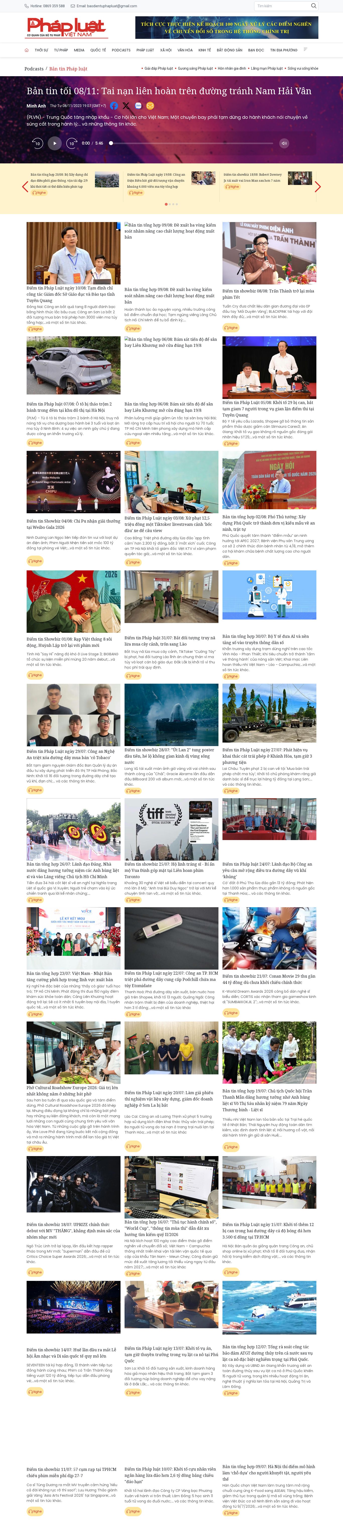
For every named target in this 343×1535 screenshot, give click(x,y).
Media (79, 50)
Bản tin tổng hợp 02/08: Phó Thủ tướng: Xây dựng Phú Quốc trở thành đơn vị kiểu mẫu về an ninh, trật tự (268, 523)
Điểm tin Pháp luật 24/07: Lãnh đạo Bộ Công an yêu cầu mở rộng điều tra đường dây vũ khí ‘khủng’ (267, 870)
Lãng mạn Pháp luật (267, 68)
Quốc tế (98, 50)
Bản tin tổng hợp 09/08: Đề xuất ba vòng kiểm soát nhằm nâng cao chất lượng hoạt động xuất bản (169, 296)
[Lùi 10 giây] (38, 143)
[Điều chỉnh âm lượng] (284, 143)
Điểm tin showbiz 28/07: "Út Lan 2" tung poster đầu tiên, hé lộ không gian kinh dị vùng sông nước (169, 756)
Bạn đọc (256, 50)
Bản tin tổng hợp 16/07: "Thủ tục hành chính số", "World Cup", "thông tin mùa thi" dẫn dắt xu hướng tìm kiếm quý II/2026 (171, 1228)
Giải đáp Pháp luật (159, 68)
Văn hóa (185, 50)
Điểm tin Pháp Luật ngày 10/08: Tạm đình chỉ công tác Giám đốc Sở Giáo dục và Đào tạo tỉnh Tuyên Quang (71, 294)
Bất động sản (229, 50)
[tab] (166, 204)
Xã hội (166, 50)
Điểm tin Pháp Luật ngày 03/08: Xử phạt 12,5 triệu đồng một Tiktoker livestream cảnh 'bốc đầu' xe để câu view (168, 524)
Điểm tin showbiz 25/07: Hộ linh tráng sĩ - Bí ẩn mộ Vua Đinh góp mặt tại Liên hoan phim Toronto (169, 870)
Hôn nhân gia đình (232, 68)
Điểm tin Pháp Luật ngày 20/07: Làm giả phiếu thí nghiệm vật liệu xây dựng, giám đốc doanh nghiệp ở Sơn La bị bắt (169, 1099)
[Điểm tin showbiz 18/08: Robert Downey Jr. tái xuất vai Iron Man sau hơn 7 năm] (300, 186)
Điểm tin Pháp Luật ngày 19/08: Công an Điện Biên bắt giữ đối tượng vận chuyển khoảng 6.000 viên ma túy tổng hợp (156, 180)
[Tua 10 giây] (72, 143)
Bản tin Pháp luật (68, 69)
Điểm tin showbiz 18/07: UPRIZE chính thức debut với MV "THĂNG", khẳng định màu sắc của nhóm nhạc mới (73, 1231)
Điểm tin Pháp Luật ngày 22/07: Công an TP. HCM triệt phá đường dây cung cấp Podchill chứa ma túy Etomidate (171, 979)
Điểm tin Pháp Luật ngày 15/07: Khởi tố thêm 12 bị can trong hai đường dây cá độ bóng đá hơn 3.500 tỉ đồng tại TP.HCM (268, 1231)
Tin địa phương (284, 50)
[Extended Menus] (306, 49)
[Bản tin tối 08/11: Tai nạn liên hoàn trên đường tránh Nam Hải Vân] (66, 27)
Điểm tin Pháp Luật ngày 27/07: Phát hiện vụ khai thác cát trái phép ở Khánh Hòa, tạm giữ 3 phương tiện (267, 756)
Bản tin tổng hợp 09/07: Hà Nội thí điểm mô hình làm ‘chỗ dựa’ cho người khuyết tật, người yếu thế (268, 1473)
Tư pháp (61, 50)
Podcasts (121, 50)
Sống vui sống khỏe (303, 68)
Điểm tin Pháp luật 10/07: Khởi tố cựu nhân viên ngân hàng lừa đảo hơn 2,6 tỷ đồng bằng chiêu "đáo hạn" (170, 1475)
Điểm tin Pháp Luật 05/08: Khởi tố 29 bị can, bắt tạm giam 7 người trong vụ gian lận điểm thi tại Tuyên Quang (268, 409)
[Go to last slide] (26, 183)
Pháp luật (145, 50)
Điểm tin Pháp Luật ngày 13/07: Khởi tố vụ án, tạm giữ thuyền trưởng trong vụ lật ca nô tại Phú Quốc (171, 1355)
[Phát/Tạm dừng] (55, 143)
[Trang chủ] (27, 50)
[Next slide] (317, 183)
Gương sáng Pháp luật (195, 68)
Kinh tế (205, 50)
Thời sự (41, 50)
